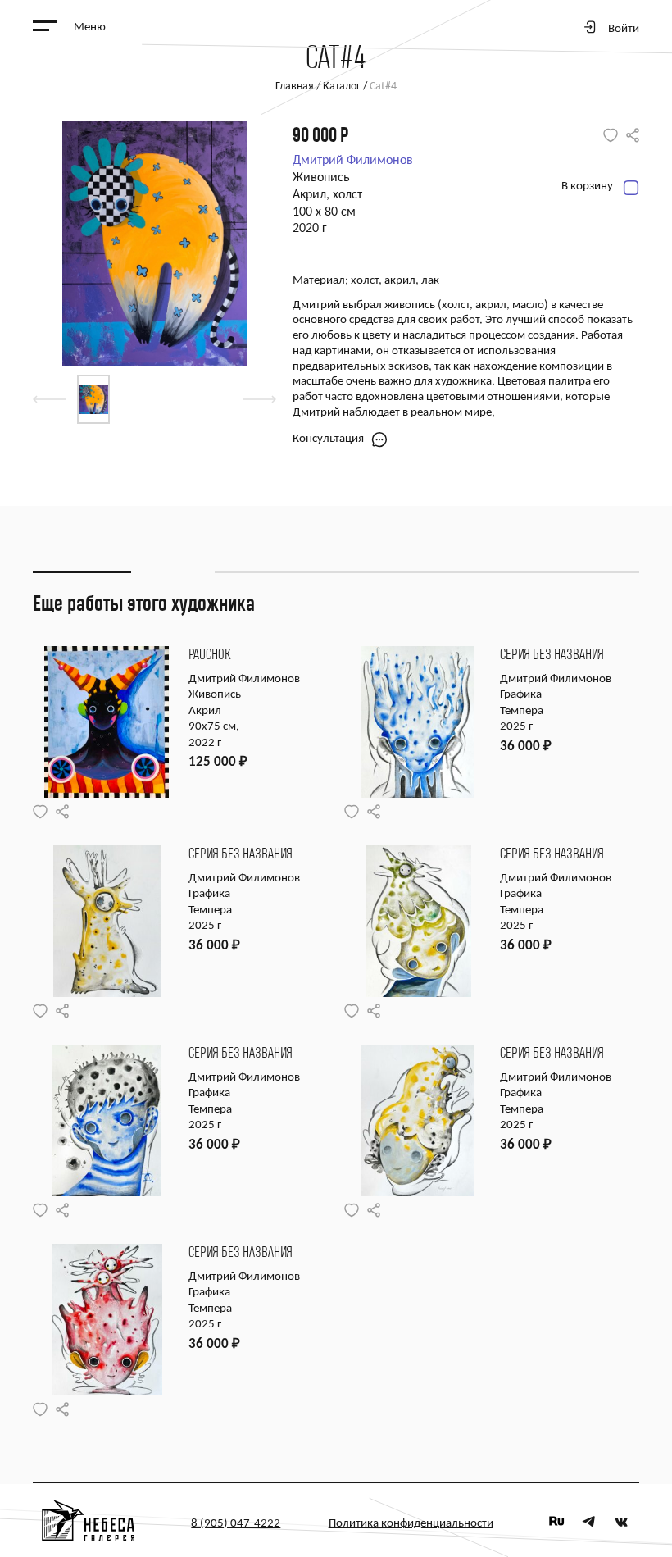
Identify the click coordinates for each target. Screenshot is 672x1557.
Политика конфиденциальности (411, 1524)
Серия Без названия (552, 655)
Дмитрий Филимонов (353, 160)
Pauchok (209, 655)
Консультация (328, 439)
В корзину (587, 186)
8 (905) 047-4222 (235, 1524)
